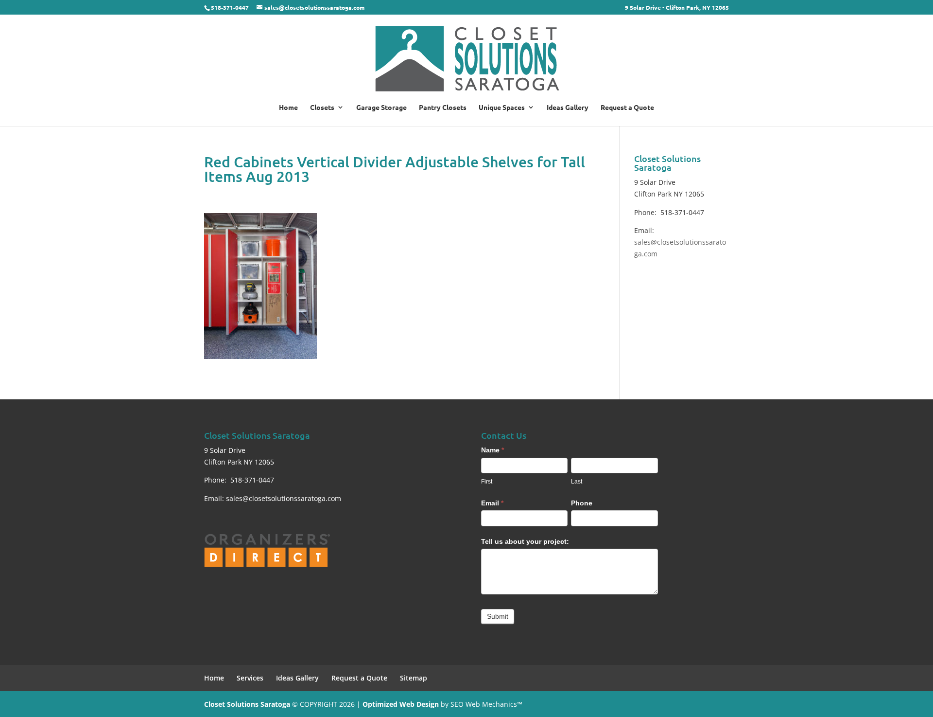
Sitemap (413, 677)
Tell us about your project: (525, 541)
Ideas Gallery (567, 107)
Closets (322, 107)
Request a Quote (627, 107)
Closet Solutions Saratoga (247, 704)
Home (288, 107)
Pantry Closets (442, 107)
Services (250, 677)
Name (492, 450)
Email (492, 503)
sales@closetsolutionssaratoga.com (283, 498)
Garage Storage (381, 107)
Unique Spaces (502, 107)
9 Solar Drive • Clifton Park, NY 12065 (677, 7)
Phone (581, 503)
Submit (497, 616)
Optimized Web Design (401, 704)
